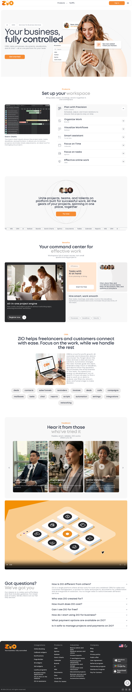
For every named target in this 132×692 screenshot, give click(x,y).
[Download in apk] (120, 671)
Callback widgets (40, 652)
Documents (58, 672)
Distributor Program (97, 669)
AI (54, 666)
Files (55, 675)
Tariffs (71, 3)
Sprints (56, 651)
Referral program (96, 663)
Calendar (57, 660)
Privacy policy (95, 654)
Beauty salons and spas (76, 648)
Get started (14, 57)
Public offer (94, 657)
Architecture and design (76, 665)
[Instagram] (129, 689)
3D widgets (38, 663)
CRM (55, 648)
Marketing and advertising (75, 661)
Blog (91, 648)
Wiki (55, 669)
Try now (66, 214)
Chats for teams (60, 681)
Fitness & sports (76, 655)
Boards (56, 663)
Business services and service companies (78, 675)
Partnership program (97, 666)
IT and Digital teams (77, 658)
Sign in (117, 3)
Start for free (81, 287)
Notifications (39, 656)
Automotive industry (77, 678)
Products (61, 3)
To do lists (57, 678)
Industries (74, 645)
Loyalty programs (40, 669)
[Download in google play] (120, 665)
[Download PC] (120, 660)
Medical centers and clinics (77, 652)
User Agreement (96, 660)
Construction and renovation (76, 668)
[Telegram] (122, 689)
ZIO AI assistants (40, 681)
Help (92, 651)
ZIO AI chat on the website (40, 677)
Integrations (39, 645)
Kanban (57, 654)
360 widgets (38, 666)
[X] (126, 689)
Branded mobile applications (40, 673)
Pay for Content (96, 672)
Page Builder (38, 659)
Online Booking (39, 649)
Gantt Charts (59, 657)
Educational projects (78, 672)
